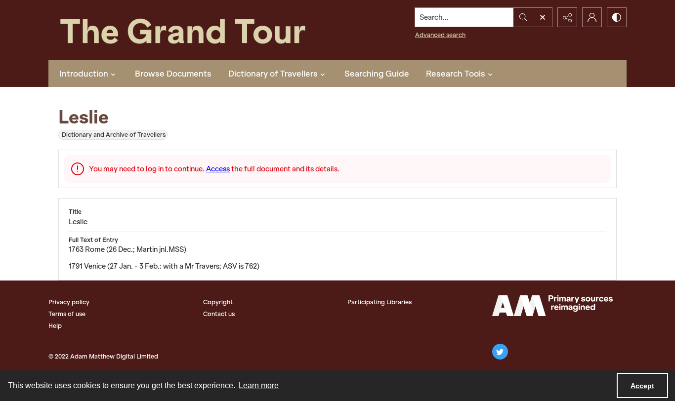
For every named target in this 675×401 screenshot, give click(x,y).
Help (55, 325)
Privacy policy (68, 302)
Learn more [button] (259, 385)
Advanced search (440, 35)
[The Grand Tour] (205, 30)
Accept (642, 386)
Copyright (218, 302)
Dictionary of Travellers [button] (273, 74)
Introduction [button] (83, 74)
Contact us (219, 314)
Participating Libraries (379, 302)
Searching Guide (376, 74)
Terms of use (66, 314)
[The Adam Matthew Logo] (552, 305)
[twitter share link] (500, 352)
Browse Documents (173, 74)
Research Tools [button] (455, 74)
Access (218, 168)
